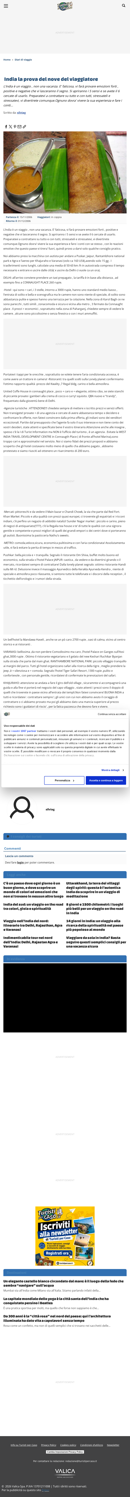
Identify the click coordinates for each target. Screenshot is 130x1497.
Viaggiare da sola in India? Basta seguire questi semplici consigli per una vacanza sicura (96, 942)
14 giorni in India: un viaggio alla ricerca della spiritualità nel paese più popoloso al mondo (94, 925)
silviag (21, 112)
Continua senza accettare (112, 714)
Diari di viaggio (23, 59)
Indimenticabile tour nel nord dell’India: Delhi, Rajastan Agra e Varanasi (30, 942)
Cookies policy (68, 1445)
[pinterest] (15, 125)
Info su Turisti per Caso (24, 1445)
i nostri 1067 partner (23, 731)
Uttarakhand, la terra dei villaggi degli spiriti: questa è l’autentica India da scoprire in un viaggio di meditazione (93, 889)
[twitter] (10, 125)
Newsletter (113, 1445)
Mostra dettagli (111, 770)
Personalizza (62, 780)
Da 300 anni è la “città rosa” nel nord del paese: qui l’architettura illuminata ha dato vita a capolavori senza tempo (57, 1318)
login (20, 862)
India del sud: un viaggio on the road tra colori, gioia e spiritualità (33, 906)
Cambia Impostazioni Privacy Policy (65, 1452)
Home (6, 59)
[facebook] (6, 125)
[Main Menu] (6, 6)
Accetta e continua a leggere (106, 780)
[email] (19, 125)
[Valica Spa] (65, 1473)
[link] (23, 125)
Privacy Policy (48, 1445)
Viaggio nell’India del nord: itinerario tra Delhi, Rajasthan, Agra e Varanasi (32, 925)
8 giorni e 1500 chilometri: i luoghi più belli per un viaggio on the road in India (94, 908)
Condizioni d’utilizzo (91, 1445)
